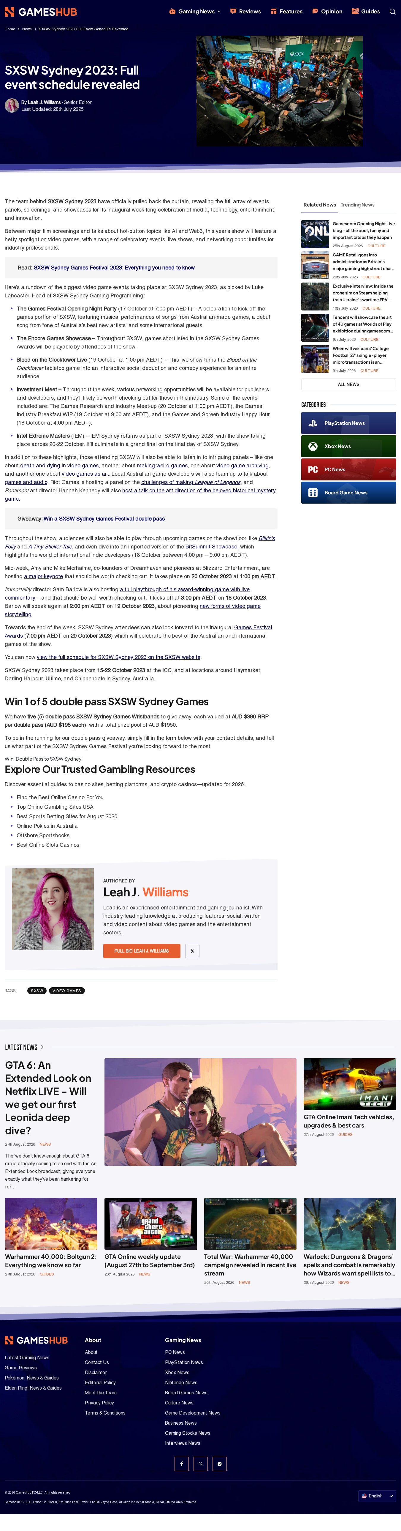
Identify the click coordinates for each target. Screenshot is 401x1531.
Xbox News (338, 446)
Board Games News (186, 1393)
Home (10, 29)
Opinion (332, 11)
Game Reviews (21, 1368)
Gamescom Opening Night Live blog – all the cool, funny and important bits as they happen (364, 230)
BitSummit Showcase (211, 546)
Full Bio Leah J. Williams (142, 951)
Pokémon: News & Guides (32, 1378)
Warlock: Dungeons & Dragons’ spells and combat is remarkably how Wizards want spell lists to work (349, 1265)
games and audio (26, 482)
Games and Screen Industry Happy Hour (221, 414)
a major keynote (43, 576)
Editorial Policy (100, 1382)
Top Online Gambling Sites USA (55, 807)
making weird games (162, 465)
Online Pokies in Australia (47, 826)
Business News (181, 1423)
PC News (335, 469)
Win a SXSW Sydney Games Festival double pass (104, 518)
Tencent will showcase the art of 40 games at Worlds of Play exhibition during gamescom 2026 (362, 324)
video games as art (85, 474)
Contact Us (97, 1362)
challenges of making (190, 482)
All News (349, 384)
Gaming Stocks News (187, 1433)
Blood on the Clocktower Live (52, 360)
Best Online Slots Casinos (48, 845)
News (27, 29)
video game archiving (242, 465)
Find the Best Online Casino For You (60, 797)
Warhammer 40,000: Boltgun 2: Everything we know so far (51, 1260)
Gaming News (196, 11)
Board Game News (346, 492)
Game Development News (193, 1413)
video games (67, 990)
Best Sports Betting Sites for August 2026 (67, 816)
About (91, 1352)
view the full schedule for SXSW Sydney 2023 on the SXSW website (118, 657)
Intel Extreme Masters (43, 436)
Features (291, 11)
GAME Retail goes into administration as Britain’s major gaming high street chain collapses (363, 262)
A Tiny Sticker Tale (50, 546)
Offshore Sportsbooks (43, 835)
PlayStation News (345, 423)
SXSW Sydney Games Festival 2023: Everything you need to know (114, 267)
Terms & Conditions (105, 1413)
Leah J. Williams (44, 102)
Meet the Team (101, 1393)
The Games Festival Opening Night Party (67, 308)
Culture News (179, 1403)
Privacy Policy (99, 1403)
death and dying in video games (59, 465)
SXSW (37, 990)
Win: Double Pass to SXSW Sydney (43, 759)
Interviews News (182, 1443)
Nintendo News (181, 1382)
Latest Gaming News (27, 1357)
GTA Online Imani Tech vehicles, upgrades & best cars (349, 1121)
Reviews (250, 11)
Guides (370, 11)
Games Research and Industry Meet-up (109, 406)
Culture (376, 246)
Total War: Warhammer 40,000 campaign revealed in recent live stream (250, 1265)
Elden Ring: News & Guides (33, 1388)
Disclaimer (96, 1372)
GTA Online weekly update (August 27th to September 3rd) (149, 1260)
